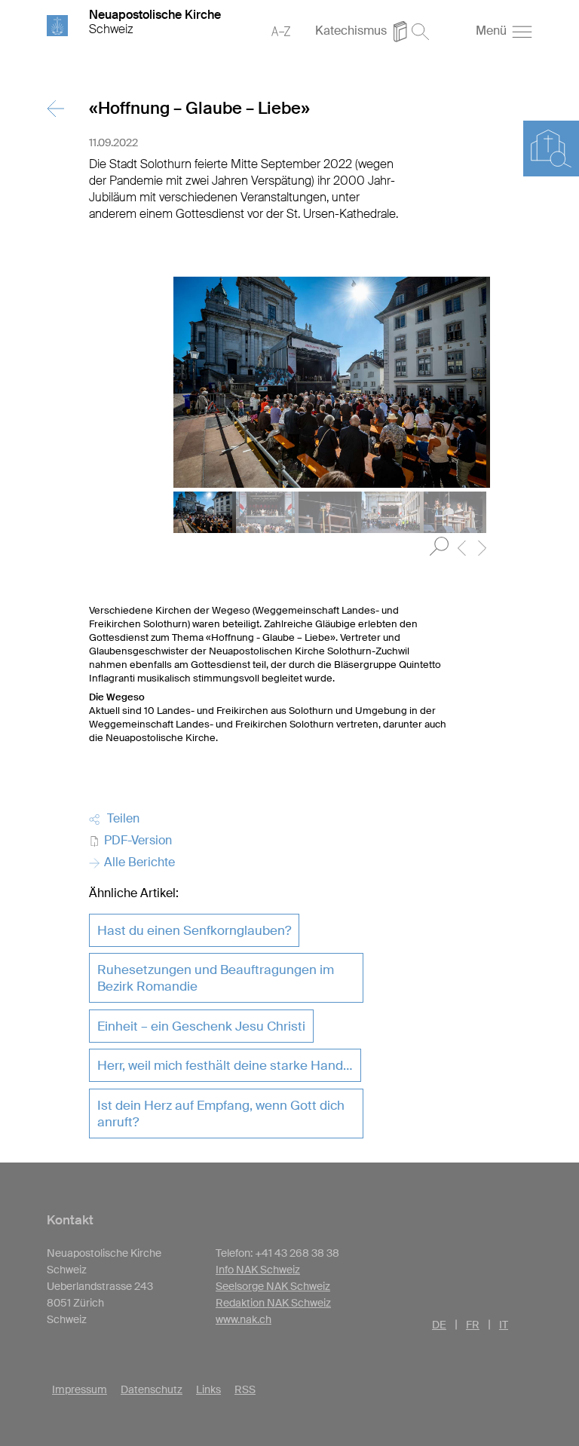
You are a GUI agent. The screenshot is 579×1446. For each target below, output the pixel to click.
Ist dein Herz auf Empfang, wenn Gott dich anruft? (221, 1113)
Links (208, 1389)
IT (503, 1324)
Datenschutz (151, 1389)
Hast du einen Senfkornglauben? (194, 930)
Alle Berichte (138, 862)
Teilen (120, 818)
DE (439, 1324)
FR (472, 1324)
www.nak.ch (243, 1319)
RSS (245, 1389)
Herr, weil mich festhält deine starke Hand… (225, 1065)
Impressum (79, 1389)
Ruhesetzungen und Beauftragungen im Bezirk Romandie (215, 977)
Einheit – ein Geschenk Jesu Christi (201, 1026)
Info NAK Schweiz (258, 1269)
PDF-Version (136, 840)
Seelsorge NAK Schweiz (273, 1286)
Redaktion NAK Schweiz (273, 1303)
